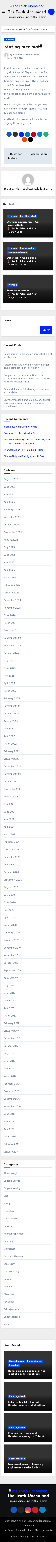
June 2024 (10, 615)
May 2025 (9, 562)
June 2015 (9, 1114)
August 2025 (11, 539)
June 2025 (10, 555)
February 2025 (12, 585)
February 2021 (12, 842)
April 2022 (9, 736)
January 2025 (11, 592)
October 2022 (11, 713)
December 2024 (12, 600)
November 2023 (12, 645)
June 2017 (9, 1061)
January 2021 (11, 849)
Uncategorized (12, 1316)
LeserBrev (9, 1264)
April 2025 (9, 570)
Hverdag (9, 39)
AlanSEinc (9, 439)
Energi (7, 1203)
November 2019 (12, 955)
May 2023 (9, 675)
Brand (14, 1536)
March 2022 (10, 743)
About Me (33, 1530)
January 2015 (11, 1151)
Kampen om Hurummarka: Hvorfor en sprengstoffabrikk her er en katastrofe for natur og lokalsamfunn (27, 378)
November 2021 (12, 774)
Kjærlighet (9, 1248)
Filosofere (9, 1211)
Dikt (6, 1196)
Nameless (9, 1286)
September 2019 (13, 970)
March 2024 (10, 623)
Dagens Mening (12, 1188)
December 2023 (12, 638)
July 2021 (9, 804)
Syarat (7, 433)
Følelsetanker (27, 248)
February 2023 (12, 698)
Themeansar (27, 1525)
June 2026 (10, 487)
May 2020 (9, 910)
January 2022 (11, 759)
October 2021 (11, 781)
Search (9, 320)
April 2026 (9, 502)
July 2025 (9, 547)
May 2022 (9, 728)
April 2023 (9, 683)
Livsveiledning (12, 1271)
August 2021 (11, 796)
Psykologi (9, 1301)
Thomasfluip (10, 450)
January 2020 (11, 940)
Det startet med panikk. (21, 258)
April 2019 (9, 1008)
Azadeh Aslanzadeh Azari (26, 54)
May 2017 (9, 1068)
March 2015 (10, 1136)
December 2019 (12, 947)
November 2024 (12, 607)
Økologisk (9, 1294)
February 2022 (12, 751)
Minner (7, 1279)
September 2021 (13, 789)
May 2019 (9, 1000)
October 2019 (11, 963)
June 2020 (10, 902)
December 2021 (12, 766)
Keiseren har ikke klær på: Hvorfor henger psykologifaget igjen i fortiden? (27, 1405)
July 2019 (9, 985)
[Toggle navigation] (3, 11)
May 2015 (9, 1121)
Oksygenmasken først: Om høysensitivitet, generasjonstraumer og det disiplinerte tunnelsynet (27, 403)
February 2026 (12, 509)
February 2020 (12, 932)
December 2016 (12, 1099)
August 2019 (11, 978)
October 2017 (11, 1046)
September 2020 (13, 879)
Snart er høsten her (18, 291)
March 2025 (10, 577)
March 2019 (10, 1015)
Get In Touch (38, 1536)
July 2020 (9, 895)
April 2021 (9, 827)
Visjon (7, 1324)
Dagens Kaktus (12, 1180)
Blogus (44, 1521)
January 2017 (11, 1091)
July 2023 (9, 660)
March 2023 (10, 691)
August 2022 (11, 721)
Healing (8, 1226)
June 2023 (10, 668)
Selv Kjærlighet (28, 216)
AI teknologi (10, 1173)
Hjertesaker (47, 1530)
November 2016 (12, 1106)
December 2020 (12, 857)
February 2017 (11, 1083)
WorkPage (8, 1530)
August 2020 (11, 887)
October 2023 (11, 653)
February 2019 (12, 1023)
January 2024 (11, 630)
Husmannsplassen (17, 252)
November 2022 (12, 706)
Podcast (20, 1530)
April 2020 (9, 917)
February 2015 (11, 1144)
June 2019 (9, 993)
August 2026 (11, 479)
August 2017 (11, 1053)
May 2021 (9, 819)
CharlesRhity (11, 456)
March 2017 (10, 1076)
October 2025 (11, 524)
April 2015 (9, 1129)
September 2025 (13, 532)
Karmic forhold (29, 426)
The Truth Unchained (27, 12)
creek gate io (11, 426)
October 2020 (11, 872)
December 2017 (12, 1038)
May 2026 (9, 494)
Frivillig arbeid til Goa (26, 433)
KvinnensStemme (13, 1256)
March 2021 (10, 834)
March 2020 (10, 925)
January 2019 (11, 1031)
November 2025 (12, 517)
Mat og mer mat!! (23, 47)
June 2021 (9, 811)
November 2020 (12, 864)
